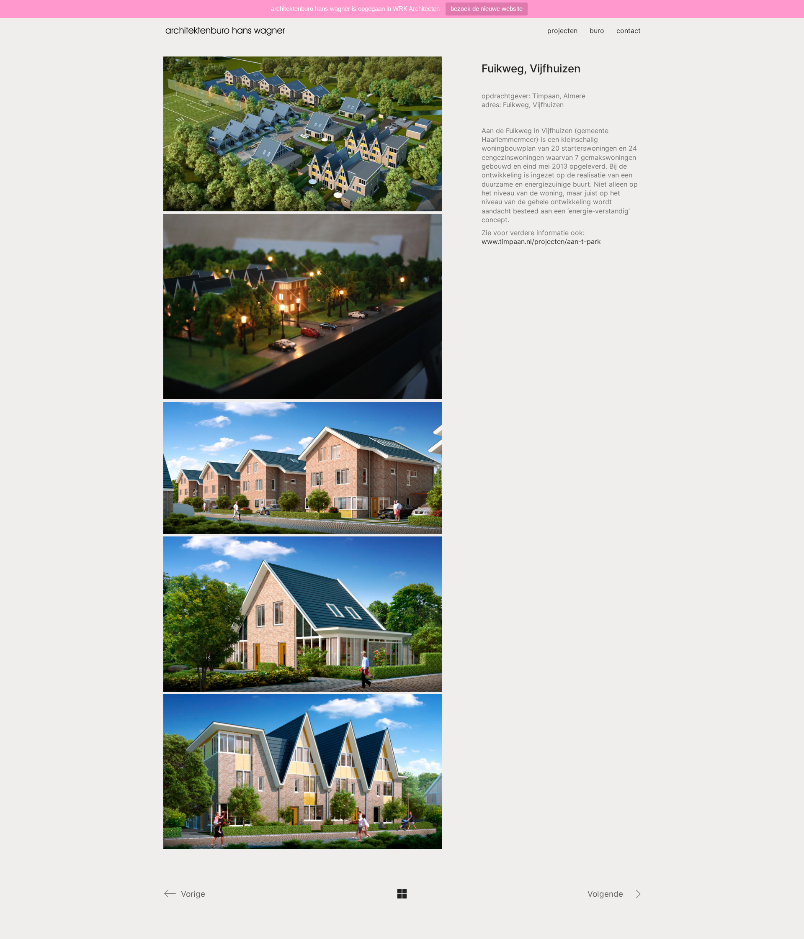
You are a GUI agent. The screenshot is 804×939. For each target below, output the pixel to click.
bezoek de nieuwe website (487, 8)
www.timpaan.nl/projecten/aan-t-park (541, 241)
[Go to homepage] (226, 31)
